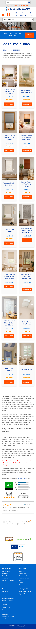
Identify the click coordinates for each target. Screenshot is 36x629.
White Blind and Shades (25, 591)
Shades (21, 582)
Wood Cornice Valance (8, 580)
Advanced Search (6, 594)
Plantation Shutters (26, 369)
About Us (4, 618)
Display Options (12, 524)
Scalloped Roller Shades (9, 230)
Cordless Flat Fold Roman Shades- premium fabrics (26, 276)
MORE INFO (9, 104)
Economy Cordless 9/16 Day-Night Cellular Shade (26, 137)
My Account (5, 609)
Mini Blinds (5, 573)
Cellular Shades (6, 571)
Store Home (22, 571)
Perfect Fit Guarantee (7, 600)
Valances (21, 585)
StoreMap (13, 626)
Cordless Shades (22, 478)
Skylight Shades (6, 575)
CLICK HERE (29, 35)
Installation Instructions (8, 616)
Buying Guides (23, 594)
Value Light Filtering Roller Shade (9, 184)
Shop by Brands (23, 575)
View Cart (4, 596)
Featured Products (24, 578)
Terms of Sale (18, 626)
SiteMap (23, 626)
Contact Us (5, 614)
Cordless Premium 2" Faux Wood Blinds (26, 184)
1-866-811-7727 (6, 607)
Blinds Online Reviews (8, 598)
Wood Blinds (5, 578)
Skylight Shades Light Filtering (27, 323)
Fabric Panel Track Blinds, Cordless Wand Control (9, 323)
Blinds (5, 50)
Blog (3, 612)
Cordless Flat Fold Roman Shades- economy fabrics (26, 230)
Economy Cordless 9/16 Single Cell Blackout (9, 137)
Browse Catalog (23, 573)
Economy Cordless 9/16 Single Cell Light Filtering (9, 91)
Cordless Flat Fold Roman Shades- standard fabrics (9, 276)
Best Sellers (5, 591)
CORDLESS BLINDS (15, 50)
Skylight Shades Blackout (9, 369)
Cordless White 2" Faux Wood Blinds (26, 91)
